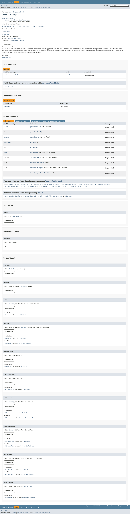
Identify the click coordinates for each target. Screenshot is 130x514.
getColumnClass (35, 127)
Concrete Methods (39, 121)
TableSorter (6, 31)
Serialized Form (7, 57)
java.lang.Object (7, 18)
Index (34, 2)
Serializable (6, 26)
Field (14, 7)
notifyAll (47, 196)
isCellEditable (35, 157)
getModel (33, 142)
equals (11, 196)
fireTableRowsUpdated (11, 186)
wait (61, 196)
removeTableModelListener (79, 186)
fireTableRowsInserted (102, 184)
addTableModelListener (12, 184)
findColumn (25, 184)
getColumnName (35, 137)
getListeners (45, 186)
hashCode (33, 196)
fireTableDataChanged (68, 184)
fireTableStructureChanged (29, 186)
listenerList (8, 86)
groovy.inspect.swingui (16, 12)
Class (6, 127)
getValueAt (34, 152)
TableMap (7, 106)
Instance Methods (22, 121)
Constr (19, 7)
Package (10, 2)
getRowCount (34, 147)
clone (6, 196)
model (68, 75)
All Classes (4, 5)
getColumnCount (35, 132)
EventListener (17, 26)
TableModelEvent (46, 173)
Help (38, 2)
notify (40, 196)
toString (55, 196)
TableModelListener (29, 26)
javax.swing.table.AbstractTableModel (17, 20)
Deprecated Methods (56, 121)
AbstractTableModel (15, 38)
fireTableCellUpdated (38, 184)
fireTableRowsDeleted (85, 184)
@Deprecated (6, 35)
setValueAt (34, 167)
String (6, 137)
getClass (26, 196)
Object (6, 152)
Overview (4, 2)
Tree (21, 2)
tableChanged (34, 173)
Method (25, 7)
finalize (18, 196)
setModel (33, 162)
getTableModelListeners (60, 186)
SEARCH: (106, 5)
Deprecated (28, 2)
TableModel (41, 26)
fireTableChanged (53, 184)
